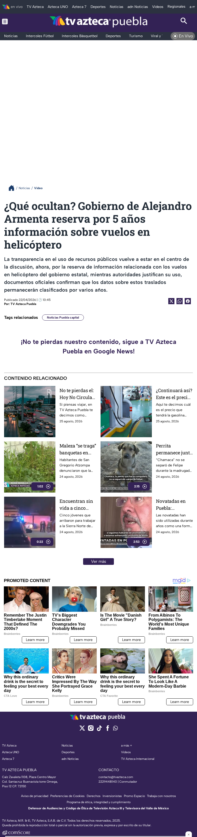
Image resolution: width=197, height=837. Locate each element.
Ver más (98, 561)
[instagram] (90, 729)
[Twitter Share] (171, 301)
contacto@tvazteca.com (115, 777)
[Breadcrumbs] (13, 188)
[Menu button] (13, 21)
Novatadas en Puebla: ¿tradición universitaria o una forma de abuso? (172, 505)
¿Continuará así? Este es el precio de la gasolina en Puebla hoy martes (174, 394)
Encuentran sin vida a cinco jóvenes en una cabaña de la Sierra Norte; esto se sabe (76, 505)
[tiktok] (99, 729)
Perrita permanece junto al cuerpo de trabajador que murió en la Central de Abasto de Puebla (174, 449)
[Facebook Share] (188, 301)
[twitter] (82, 729)
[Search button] (184, 21)
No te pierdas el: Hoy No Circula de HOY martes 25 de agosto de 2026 (77, 394)
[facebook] (107, 729)
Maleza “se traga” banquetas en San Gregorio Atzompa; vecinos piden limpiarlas (78, 449)
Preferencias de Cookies (67, 796)
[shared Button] (179, 301)
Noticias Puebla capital (63, 317)
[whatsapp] (115, 729)
